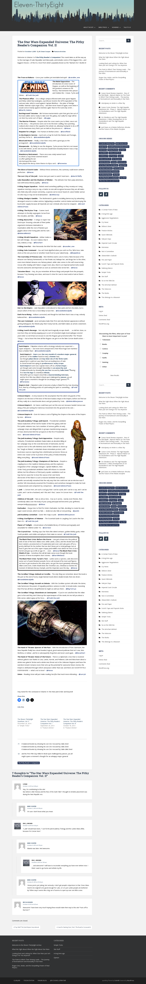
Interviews (105, 247)
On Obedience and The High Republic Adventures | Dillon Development (113, 118)
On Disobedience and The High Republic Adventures (112, 112)
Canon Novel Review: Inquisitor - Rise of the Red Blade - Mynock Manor (114, 94)
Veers (35, 354)
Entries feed (103, 315)
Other (104, 367)
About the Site (88, 27)
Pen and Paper (107, 260)
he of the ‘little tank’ (59, 359)
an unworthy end (60, 368)
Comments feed (104, 320)
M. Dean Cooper (44, 51)
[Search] (128, 40)
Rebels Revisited (104, 162)
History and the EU (114, 153)
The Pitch (116, 174)
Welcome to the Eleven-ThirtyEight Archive (113, 53)
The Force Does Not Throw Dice (109, 171)
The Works (105, 293)
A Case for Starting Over (107, 143)
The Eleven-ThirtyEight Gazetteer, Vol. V (25, 720)
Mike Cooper (31, 806)
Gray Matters (103, 153)
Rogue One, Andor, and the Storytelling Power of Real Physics (112, 78)
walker (35, 356)
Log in (101, 311)
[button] (70, 370)
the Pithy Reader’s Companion (48, 57)
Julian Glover (34, 359)
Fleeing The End (112, 150)
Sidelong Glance (107, 268)
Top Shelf (123, 178)
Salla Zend (64, 370)
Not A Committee (108, 251)
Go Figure (122, 150)
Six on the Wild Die (108, 281)
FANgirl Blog (42, 980)
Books (104, 344)
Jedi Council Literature (58, 980)
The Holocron (106, 289)
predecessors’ (47, 363)
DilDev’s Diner (106, 226)
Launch (121, 156)
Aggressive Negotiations (110, 218)
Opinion (56, 958)
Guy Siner (46, 359)
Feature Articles (60, 51)
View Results (114, 375)
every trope (58, 363)
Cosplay (105, 353)
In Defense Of (104, 156)
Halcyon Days (106, 239)
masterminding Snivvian (58, 375)
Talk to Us (127, 27)
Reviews (113, 162)
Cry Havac (105, 222)
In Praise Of (113, 156)
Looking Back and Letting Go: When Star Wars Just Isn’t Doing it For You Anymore (113, 64)
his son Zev (46, 370)
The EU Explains (118, 168)
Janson (63, 377)
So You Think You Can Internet (109, 165)
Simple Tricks (102, 27)
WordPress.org (104, 324)
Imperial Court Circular (109, 243)
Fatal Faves (103, 150)
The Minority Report (105, 174)
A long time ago (107, 214)
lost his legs (28, 372)
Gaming (105, 362)
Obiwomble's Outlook (109, 256)
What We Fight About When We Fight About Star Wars (114, 58)
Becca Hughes (28, 902)
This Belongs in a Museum (111, 297)
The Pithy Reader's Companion (28, 763)
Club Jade (17, 980)
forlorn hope (61, 366)
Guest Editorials (107, 235)
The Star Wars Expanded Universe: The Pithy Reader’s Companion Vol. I (50, 721)
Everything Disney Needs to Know (118, 147)
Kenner (53, 356)
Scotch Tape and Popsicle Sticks (113, 264)
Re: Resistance (117, 159)
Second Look (122, 162)
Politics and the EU (105, 159)
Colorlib (116, 980)
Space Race (122, 165)
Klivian (46, 372)
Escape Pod (103, 147)
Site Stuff (105, 276)
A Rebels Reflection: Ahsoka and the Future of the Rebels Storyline (114, 128)
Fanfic (104, 358)
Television (106, 340)
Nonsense (115, 27)
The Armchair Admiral (109, 285)
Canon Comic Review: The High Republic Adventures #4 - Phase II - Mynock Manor (114, 108)
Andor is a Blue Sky (118, 103)
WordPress (130, 980)
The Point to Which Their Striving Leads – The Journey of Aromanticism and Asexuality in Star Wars (114, 71)
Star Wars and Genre (106, 168)
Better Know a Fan (121, 143)
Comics (105, 349)
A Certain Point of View (109, 210)
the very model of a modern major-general (59, 354)
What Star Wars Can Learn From (109, 181)
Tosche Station (29, 980)
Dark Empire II (25, 366)
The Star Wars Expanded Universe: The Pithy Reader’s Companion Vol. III (73, 721)
